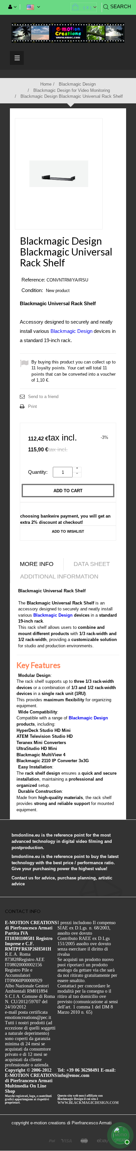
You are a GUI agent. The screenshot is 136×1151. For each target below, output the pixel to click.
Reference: (33, 279)
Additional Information (59, 576)
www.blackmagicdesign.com (88, 1103)
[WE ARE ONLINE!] (119, 1134)
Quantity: (39, 472)
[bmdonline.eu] (68, 32)
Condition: (32, 290)
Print (32, 406)
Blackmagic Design (71, 331)
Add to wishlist (68, 531)
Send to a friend (43, 396)
